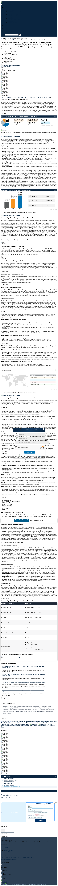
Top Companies (8, 783)
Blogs (6, 25)
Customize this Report (44, 97)
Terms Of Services (8, 850)
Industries (7, 7)
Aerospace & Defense (13, 17)
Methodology (21, 97)
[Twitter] (1, 864)
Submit (29, 452)
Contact (7, 31)
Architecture (11, 21)
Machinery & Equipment (14, 11)
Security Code (31, 815)
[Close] (55, 802)
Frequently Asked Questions (12, 786)
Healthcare (11, 10)
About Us (6, 849)
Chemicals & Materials (14, 19)
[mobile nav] (1, 4)
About (6, 28)
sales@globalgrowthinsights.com (10, 797)
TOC (8, 97)
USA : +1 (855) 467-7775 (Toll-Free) (11, 793)
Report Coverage (9, 785)
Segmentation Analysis (10, 780)
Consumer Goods (12, 22)
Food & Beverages (13, 14)
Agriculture (11, 18)
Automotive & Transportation (16, 13)
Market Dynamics (9, 778)
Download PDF (4, 836)
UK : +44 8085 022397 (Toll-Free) (10, 795)
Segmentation (13, 97)
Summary (4, 97)
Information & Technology (15, 8)
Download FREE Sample (31, 97)
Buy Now (8, 66)
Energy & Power (12, 15)
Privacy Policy (7, 851)
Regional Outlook (9, 781)
